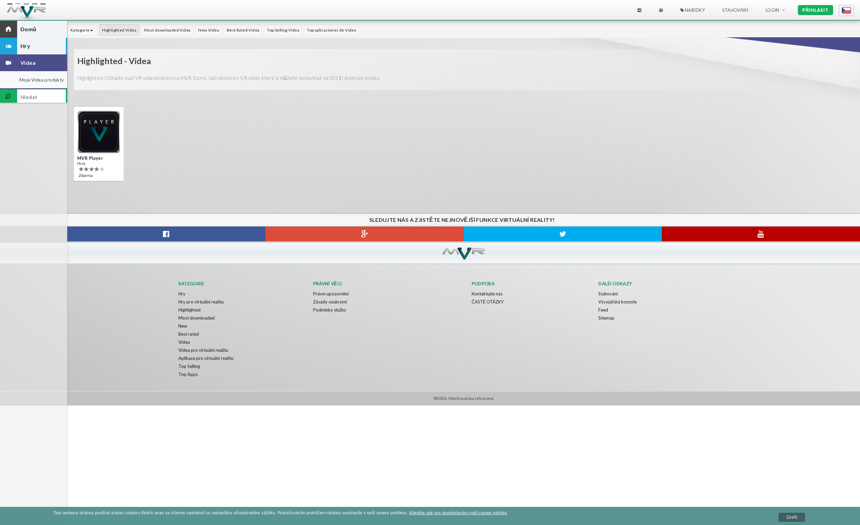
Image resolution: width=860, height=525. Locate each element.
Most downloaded (196, 318)
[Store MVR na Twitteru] (563, 234)
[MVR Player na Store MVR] (98, 131)
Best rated (188, 334)
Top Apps (188, 374)
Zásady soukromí (330, 301)
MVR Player (90, 158)
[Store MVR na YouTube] (761, 234)
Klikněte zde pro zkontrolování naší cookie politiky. (458, 513)
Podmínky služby (329, 310)
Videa (184, 342)
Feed (603, 310)
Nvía (81, 163)
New (182, 326)
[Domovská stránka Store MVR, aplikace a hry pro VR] (38, 12)
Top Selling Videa (283, 30)
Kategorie (80, 30)
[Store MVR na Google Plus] (364, 234)
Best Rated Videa (243, 30)
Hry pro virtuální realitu (201, 301)
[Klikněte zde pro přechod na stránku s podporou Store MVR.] (660, 10)
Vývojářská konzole (617, 301)
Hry (181, 293)
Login (772, 10)
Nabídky (694, 10)
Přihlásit (815, 10)
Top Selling (189, 366)
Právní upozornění (331, 293)
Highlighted (189, 310)
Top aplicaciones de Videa (331, 30)
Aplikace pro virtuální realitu (205, 358)
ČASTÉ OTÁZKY (488, 301)
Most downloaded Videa (167, 30)
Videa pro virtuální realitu (203, 350)
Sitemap (606, 318)
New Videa (208, 30)
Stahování (608, 293)
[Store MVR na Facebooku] (166, 234)
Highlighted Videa (119, 30)
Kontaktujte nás (487, 293)
